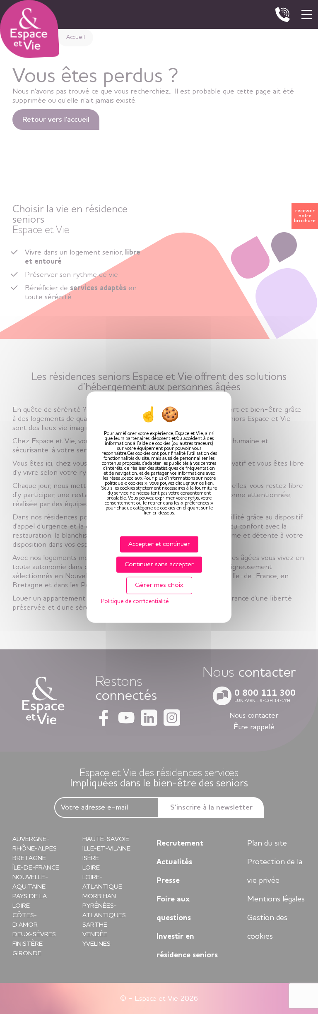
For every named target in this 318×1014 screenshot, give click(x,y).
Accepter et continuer (159, 544)
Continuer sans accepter (159, 564)
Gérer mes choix (159, 585)
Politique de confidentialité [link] (135, 601)
